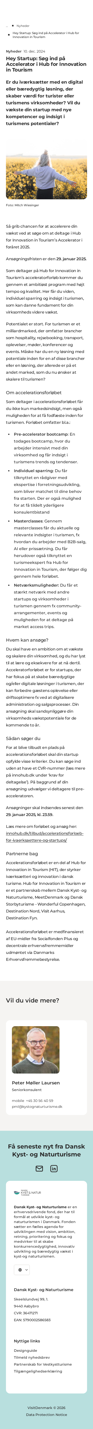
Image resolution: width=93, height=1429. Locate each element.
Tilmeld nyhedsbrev (32, 1357)
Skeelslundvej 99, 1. (31, 1299)
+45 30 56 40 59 (39, 1100)
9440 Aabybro (26, 1306)
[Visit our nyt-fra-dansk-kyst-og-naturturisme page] (39, 1168)
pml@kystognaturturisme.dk (37, 1106)
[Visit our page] (54, 1168)
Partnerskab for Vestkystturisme (43, 1364)
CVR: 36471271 (26, 1313)
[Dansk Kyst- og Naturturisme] (27, 1193)
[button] (46, 1091)
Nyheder (23, 26)
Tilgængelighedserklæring (38, 1371)
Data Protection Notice (46, 1414)
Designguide (25, 1350)
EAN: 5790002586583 (32, 1320)
